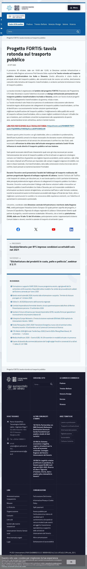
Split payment (38, 507)
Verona (65, 24)
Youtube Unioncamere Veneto (53, 229)
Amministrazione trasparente (13, 497)
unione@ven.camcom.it (18, 446)
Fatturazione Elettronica (42, 496)
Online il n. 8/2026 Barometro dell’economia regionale (31, 302)
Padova (29, 24)
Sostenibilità (65, 437)
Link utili (10, 519)
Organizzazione (12, 511)
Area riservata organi (14, 537)
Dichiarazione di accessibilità (43, 541)
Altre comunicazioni (40, 537)
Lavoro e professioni (68, 422)
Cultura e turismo (67, 441)
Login (9, 541)
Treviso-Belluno (40, 24)
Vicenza (73, 24)
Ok (71, 562)
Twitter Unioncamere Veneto (36, 229)
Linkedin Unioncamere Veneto (71, 229)
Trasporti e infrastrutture (70, 426)
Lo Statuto (11, 507)
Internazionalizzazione (69, 430)
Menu (75, 7)
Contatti (10, 515)
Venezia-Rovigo (54, 24)
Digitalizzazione (66, 433)
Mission (9, 503)
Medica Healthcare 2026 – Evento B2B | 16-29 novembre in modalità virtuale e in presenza (44, 337)
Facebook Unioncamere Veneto (18, 229)
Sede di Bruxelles (16, 24)
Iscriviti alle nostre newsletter (13, 525)
